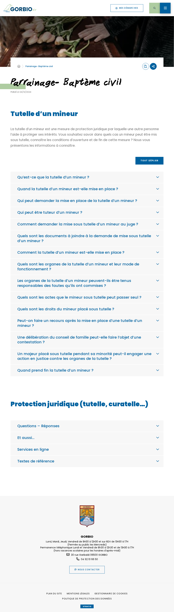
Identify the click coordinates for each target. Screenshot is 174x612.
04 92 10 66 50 (89, 559)
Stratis (87, 606)
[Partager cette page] (153, 66)
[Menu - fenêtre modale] (165, 8)
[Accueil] (18, 66)
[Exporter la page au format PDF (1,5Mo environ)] (145, 66)
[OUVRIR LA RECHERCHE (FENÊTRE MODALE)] (154, 8)
